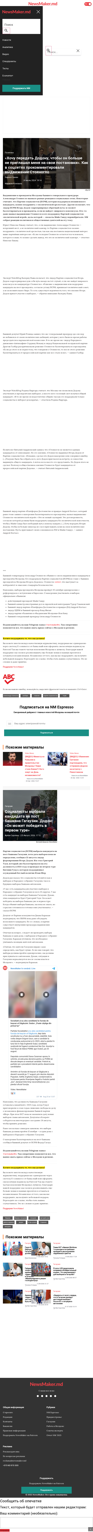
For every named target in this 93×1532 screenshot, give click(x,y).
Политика (9, 152)
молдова (8, 1226)
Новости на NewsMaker (35, 779)
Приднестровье (54, 1417)
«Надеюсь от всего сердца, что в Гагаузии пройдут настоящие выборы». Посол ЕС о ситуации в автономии (65, 1299)
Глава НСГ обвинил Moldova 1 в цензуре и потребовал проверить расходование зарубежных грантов (65, 1250)
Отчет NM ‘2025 (53, 1435)
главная (36, 696)
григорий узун (45, 1218)
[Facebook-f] (38, 1396)
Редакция (7, 1417)
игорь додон (32, 1222)
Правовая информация (14, 1430)
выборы (25, 696)
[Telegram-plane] (55, 1396)
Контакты (7, 1421)
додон (21, 1222)
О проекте (8, 1412)
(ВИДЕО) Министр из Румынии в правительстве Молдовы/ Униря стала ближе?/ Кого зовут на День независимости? (34, 765)
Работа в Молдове (55, 1426)
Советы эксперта (54, 1430)
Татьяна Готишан (59, 1258)
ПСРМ (64, 696)
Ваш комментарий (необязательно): (29, 1513)
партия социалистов (50, 696)
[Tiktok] (51, 1396)
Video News (29, 753)
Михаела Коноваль (13, 183)
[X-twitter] (42, 1396)
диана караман (8, 1222)
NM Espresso (52, 1412)
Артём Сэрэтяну (12, 835)
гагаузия (33, 1218)
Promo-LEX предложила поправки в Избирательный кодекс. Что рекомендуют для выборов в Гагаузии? (64, 1271)
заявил (58, 582)
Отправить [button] (5, 1530)
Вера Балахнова (30, 1258)
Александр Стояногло (10, 696)
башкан (7, 1218)
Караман (43, 1222)
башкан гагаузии (20, 1218)
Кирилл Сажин (11, 177)
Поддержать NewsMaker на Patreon (20, 1435)
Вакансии (7, 1426)
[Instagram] (46, 1396)
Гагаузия (8, 806)
